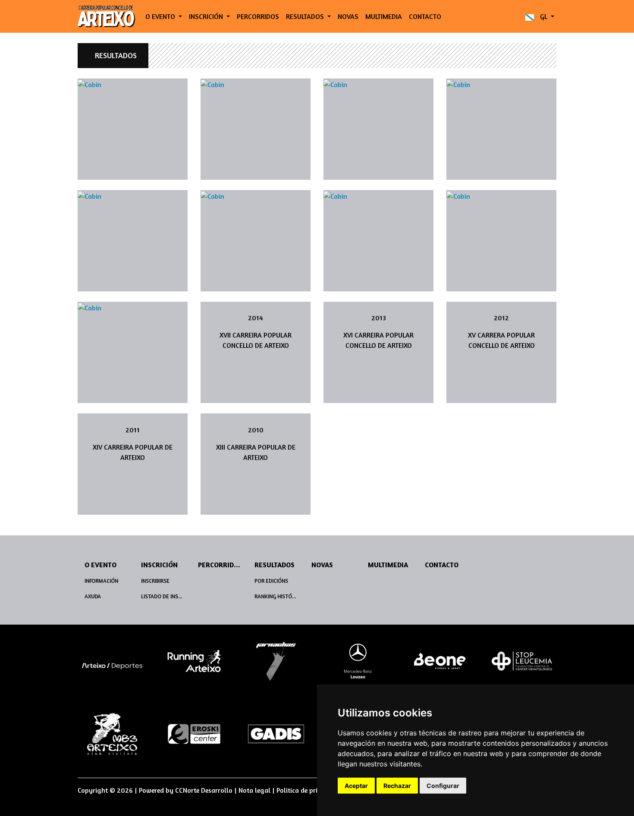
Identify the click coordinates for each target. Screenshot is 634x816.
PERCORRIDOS (258, 16)
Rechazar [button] (397, 785)
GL (543, 16)
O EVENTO (100, 564)
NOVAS (348, 16)
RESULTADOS (116, 55)
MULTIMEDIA (383, 16)
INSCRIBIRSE (155, 581)
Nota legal (254, 790)
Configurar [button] (443, 785)
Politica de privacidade (310, 790)
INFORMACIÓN (101, 581)
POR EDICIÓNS (271, 581)
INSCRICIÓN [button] (207, 16)
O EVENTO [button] (161, 16)
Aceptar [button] (356, 785)
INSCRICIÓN (159, 564)
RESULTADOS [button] (306, 16)
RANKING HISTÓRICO (278, 596)
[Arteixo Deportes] (112, 665)
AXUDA (93, 596)
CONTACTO (425, 16)
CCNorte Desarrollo (203, 790)
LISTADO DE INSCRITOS (166, 596)
